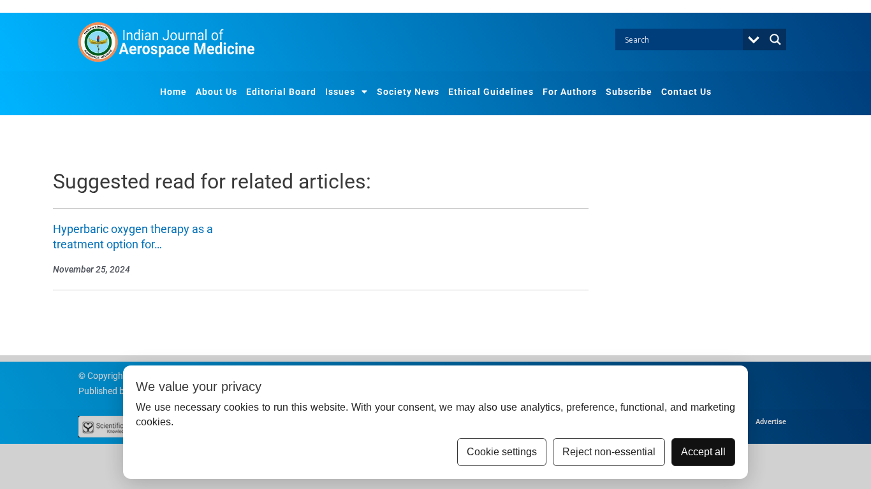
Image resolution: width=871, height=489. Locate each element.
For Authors (570, 92)
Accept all (703, 451)
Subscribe (629, 92)
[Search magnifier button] (775, 39)
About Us (216, 92)
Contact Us (686, 92)
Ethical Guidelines (491, 92)
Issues (340, 92)
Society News (408, 92)
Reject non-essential (608, 451)
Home (173, 92)
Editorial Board (281, 92)
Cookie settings (502, 451)
